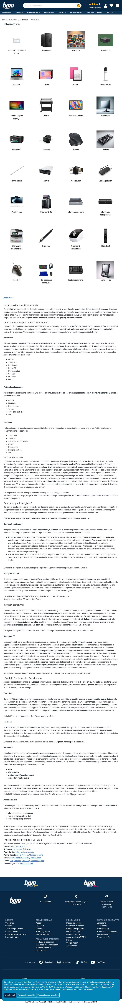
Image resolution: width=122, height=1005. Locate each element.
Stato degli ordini (43, 931)
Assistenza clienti (43, 934)
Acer (32, 852)
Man (39, 858)
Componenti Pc (103, 937)
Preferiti (39, 929)
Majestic (17, 861)
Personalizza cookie (26, 995)
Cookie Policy (72, 943)
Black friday (102, 926)
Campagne (101, 923)
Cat (11, 861)
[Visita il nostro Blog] (31, 883)
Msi (17, 852)
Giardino (61, 13)
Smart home (48, 13)
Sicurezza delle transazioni (47, 945)
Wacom (25, 855)
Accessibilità (71, 946)
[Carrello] (117, 6)
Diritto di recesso (73, 934)
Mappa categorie (73, 923)
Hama (40, 855)
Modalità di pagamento (46, 942)
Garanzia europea (73, 931)
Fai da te (18, 13)
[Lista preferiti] (111, 6)
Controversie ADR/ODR (76, 937)
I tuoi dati (40, 926)
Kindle (18, 846)
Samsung (26, 861)
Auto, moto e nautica (94, 13)
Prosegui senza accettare (47, 995)
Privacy (69, 940)
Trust (30, 863)
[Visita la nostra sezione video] (91, 883)
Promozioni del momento (107, 931)
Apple (18, 855)
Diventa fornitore (12, 937)
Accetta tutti (10, 995)
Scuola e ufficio (75, 13)
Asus (29, 849)
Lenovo (19, 849)
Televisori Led (102, 934)
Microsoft (33, 855)
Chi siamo (9, 923)
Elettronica (6, 13)
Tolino (24, 846)
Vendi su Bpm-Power (14, 929)
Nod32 (33, 858)
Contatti (8, 926)
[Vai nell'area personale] (106, 5)
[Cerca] (78, 6)
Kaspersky (25, 858)
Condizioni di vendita (75, 926)
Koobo (12, 846)
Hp (14, 849)
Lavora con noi (11, 931)
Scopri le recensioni (95, 8)
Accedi (38, 923)
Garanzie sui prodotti (75, 929)
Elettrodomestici (32, 13)
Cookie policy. (88, 989)
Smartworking (103, 929)
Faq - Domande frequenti (15, 934)
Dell (24, 849)
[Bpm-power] (8, 5)
